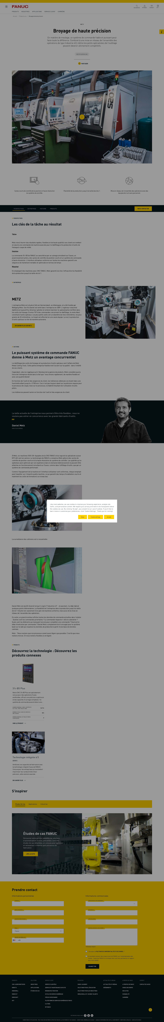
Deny (82, 517)
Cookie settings (95, 517)
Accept (109, 517)
